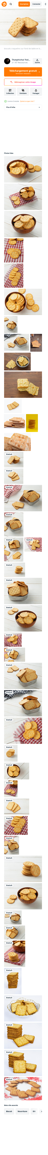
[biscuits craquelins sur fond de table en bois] (11, 788)
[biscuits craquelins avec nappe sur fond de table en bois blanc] (13, 250)
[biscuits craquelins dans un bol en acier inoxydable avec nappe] (23, 498)
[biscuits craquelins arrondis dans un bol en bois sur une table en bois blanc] (16, 771)
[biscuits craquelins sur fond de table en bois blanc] (13, 459)
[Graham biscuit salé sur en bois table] (36, 343)
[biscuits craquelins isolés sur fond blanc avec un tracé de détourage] (13, 406)
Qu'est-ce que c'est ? (27, 101)
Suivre (37, 62)
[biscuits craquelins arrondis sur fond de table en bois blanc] (14, 570)
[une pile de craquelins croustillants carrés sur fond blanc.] (14, 421)
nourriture (22, 1111)
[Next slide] (38, 1111)
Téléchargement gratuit (23, 72)
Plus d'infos (10, 107)
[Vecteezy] (4, 4)
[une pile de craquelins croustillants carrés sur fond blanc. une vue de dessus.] (17, 442)
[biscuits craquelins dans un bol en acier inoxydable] (23, 676)
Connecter (36, 4)
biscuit (9, 1111)
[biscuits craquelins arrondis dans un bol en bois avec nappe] (14, 954)
